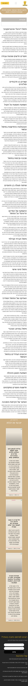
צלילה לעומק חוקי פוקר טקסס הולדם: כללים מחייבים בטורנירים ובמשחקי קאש (14, 453)
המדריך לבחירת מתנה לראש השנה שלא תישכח (18, 658)
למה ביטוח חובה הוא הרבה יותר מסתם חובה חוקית (17, 667)
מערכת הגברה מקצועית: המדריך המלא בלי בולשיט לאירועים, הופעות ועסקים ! (14, 579)
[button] (16, 3)
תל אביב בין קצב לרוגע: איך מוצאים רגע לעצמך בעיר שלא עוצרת (14, 523)
